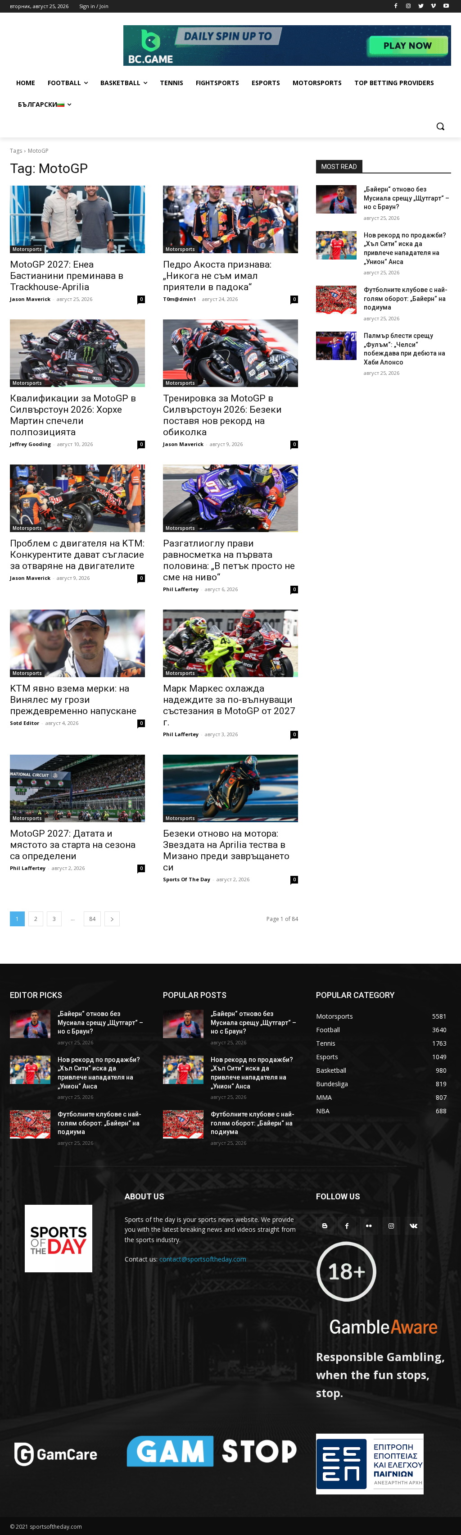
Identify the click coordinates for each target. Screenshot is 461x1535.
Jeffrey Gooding (30, 444)
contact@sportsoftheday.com (202, 1259)
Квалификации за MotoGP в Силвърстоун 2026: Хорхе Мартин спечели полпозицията (73, 415)
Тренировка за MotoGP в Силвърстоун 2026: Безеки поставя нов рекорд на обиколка (222, 415)
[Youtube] (446, 6)
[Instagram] (408, 6)
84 (92, 919)
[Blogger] (325, 1225)
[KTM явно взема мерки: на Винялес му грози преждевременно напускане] (77, 643)
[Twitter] (421, 6)
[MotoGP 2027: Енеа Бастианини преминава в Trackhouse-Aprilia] (77, 219)
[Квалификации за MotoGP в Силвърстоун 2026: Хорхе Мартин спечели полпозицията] (77, 353)
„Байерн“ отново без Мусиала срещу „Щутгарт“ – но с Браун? (406, 198)
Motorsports (27, 249)
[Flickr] (369, 1225)
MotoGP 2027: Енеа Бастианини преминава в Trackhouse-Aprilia (66, 275)
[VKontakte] (413, 1225)
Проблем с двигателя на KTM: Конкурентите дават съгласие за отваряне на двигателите (77, 554)
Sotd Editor (24, 723)
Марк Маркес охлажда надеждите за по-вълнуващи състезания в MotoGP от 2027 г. (229, 705)
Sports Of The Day (186, 879)
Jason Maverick (30, 299)
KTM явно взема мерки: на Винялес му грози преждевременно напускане (73, 699)
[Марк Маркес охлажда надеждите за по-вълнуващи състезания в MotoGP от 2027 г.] (230, 643)
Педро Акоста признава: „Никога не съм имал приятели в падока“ (217, 275)
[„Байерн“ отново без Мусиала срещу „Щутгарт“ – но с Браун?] (336, 199)
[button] (440, 126)
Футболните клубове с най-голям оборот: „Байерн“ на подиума (405, 298)
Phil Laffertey (181, 589)
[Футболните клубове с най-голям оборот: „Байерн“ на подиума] (336, 300)
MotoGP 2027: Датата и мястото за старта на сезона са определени (73, 844)
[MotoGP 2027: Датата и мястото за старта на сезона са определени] (77, 788)
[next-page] (112, 918)
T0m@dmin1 (179, 299)
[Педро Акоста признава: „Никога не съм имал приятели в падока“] (230, 219)
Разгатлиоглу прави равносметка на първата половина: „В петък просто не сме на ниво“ (229, 560)
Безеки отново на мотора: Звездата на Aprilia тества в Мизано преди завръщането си (226, 850)
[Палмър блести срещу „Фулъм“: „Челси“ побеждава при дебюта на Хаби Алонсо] (336, 346)
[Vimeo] (433, 6)
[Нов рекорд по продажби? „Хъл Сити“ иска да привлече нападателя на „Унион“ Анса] (336, 245)
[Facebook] (396, 6)
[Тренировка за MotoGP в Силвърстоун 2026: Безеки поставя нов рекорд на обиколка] (230, 353)
